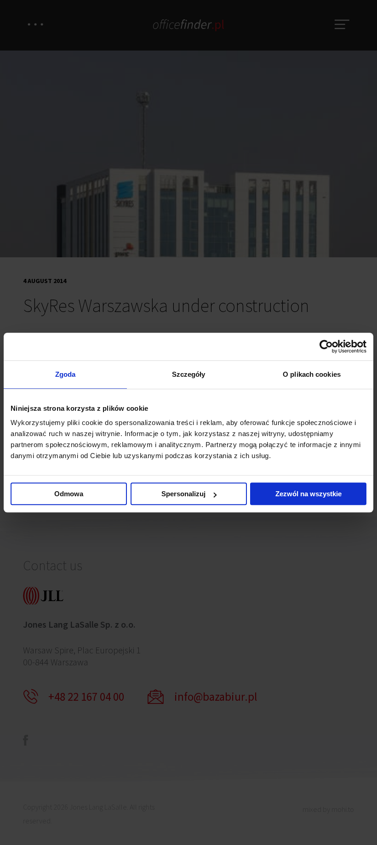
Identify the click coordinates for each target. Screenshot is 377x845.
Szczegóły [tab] (189, 374)
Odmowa (68, 494)
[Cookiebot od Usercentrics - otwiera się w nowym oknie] (326, 346)
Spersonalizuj (183, 494)
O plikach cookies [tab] (312, 374)
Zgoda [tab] (65, 374)
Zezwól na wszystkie (308, 494)
